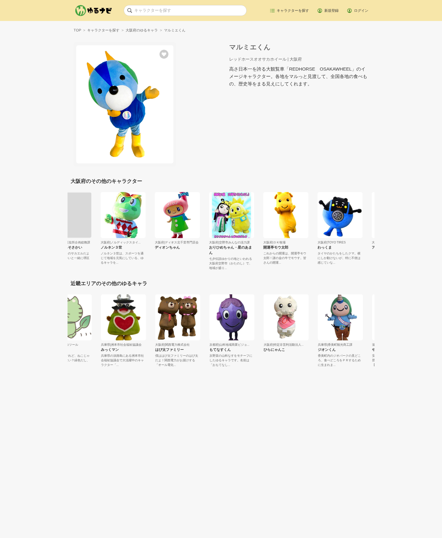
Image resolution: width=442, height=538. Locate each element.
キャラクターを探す (103, 30)
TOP (77, 30)
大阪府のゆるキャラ (142, 30)
